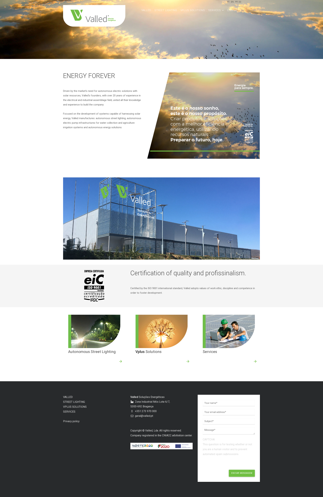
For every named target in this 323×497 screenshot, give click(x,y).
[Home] (96, 16)
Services (215, 10)
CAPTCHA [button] (209, 439)
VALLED (68, 397)
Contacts (234, 10)
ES (240, 2)
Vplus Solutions (193, 10)
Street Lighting (165, 10)
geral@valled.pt (143, 415)
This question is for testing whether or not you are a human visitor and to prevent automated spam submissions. (227, 447)
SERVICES (69, 411)
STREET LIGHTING (74, 401)
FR (236, 2)
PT (228, 2)
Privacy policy (71, 421)
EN (232, 2)
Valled (146, 10)
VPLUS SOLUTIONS (75, 406)
